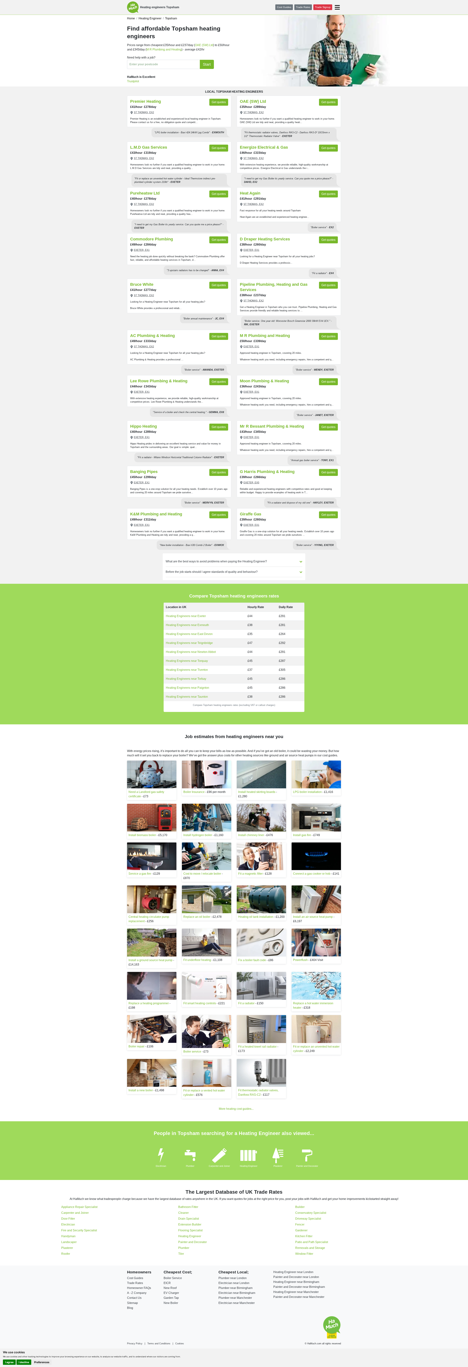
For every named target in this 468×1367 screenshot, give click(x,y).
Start (207, 64)
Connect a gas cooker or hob (311, 873)
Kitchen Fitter (303, 1236)
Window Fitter (304, 1253)
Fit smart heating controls (199, 1003)
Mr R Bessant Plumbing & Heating (272, 426)
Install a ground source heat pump (150, 960)
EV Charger (171, 1292)
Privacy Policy (134, 1343)
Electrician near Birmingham (236, 1292)
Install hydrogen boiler (197, 835)
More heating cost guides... (236, 1108)
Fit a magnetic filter (250, 873)
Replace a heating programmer (149, 1003)
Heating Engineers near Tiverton (187, 669)
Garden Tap (171, 1297)
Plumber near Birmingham (235, 1287)
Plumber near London (232, 1278)
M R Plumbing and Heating (164, 49)
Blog (130, 1307)
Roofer (65, 1253)
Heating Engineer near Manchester (296, 1292)
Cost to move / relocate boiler (202, 873)
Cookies (179, 1343)
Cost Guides (284, 7)
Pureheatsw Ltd (145, 193)
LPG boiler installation (307, 791)
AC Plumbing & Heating (152, 335)
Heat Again (250, 193)
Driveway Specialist (308, 1218)
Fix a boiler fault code (252, 960)
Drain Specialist (188, 1218)
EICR (167, 1283)
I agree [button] (9, 1362)
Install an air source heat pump (313, 916)
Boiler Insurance (194, 791)
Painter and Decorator (307, 1166)
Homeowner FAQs (139, 1287)
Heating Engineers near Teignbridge (189, 642)
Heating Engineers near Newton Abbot (191, 651)
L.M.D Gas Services (148, 147)
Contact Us (134, 1297)
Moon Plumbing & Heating (264, 381)
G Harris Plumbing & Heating (267, 471)
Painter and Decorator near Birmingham (299, 1286)
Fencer (299, 1224)
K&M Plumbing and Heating (156, 514)
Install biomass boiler (142, 835)
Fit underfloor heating (197, 959)
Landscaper (69, 1242)
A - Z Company (136, 1292)
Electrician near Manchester (236, 1302)
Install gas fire (302, 835)
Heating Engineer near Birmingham (296, 1281)
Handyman (68, 1236)
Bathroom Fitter (188, 1206)
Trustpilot (133, 81)
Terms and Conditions (158, 1343)
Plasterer (277, 1166)
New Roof (170, 1287)
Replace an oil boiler (196, 916)
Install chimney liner (251, 835)
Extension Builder (189, 1224)
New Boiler (171, 1302)
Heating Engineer (248, 1166)
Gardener (301, 1230)
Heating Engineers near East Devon (189, 634)
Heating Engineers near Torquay (187, 660)
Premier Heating (145, 101)
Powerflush (300, 959)
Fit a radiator (246, 1003)
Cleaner (183, 1212)
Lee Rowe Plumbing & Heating (158, 381)
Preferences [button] (41, 1362)
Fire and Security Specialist (79, 1230)
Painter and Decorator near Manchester (298, 1296)
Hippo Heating (143, 426)
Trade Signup (323, 7)
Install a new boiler (141, 1090)
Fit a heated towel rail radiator (257, 1046)
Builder (300, 1206)
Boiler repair (136, 1046)
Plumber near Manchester (235, 1297)
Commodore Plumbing (151, 239)
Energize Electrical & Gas (264, 147)
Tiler (181, 1253)
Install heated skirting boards (256, 791)
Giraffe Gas (250, 514)
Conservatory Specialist (310, 1212)
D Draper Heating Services (265, 239)
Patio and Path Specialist (311, 1242)
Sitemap (132, 1302)
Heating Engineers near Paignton (187, 687)
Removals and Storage (310, 1247)
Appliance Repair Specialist (79, 1206)
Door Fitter (68, 1218)
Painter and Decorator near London (296, 1277)
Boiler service (192, 1051)
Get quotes (219, 102)
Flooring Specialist (190, 1230)
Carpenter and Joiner (219, 1166)
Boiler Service (173, 1278)
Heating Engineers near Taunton (187, 696)
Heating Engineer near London (293, 1272)
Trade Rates (303, 7)
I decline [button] (24, 1362)
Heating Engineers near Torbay (186, 678)
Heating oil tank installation (255, 916)
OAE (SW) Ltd (204, 45)
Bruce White (141, 284)
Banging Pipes (144, 471)
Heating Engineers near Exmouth (187, 625)
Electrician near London (233, 1283)
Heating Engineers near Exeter (186, 616)
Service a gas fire (140, 873)
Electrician (161, 1166)
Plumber (190, 1166)
